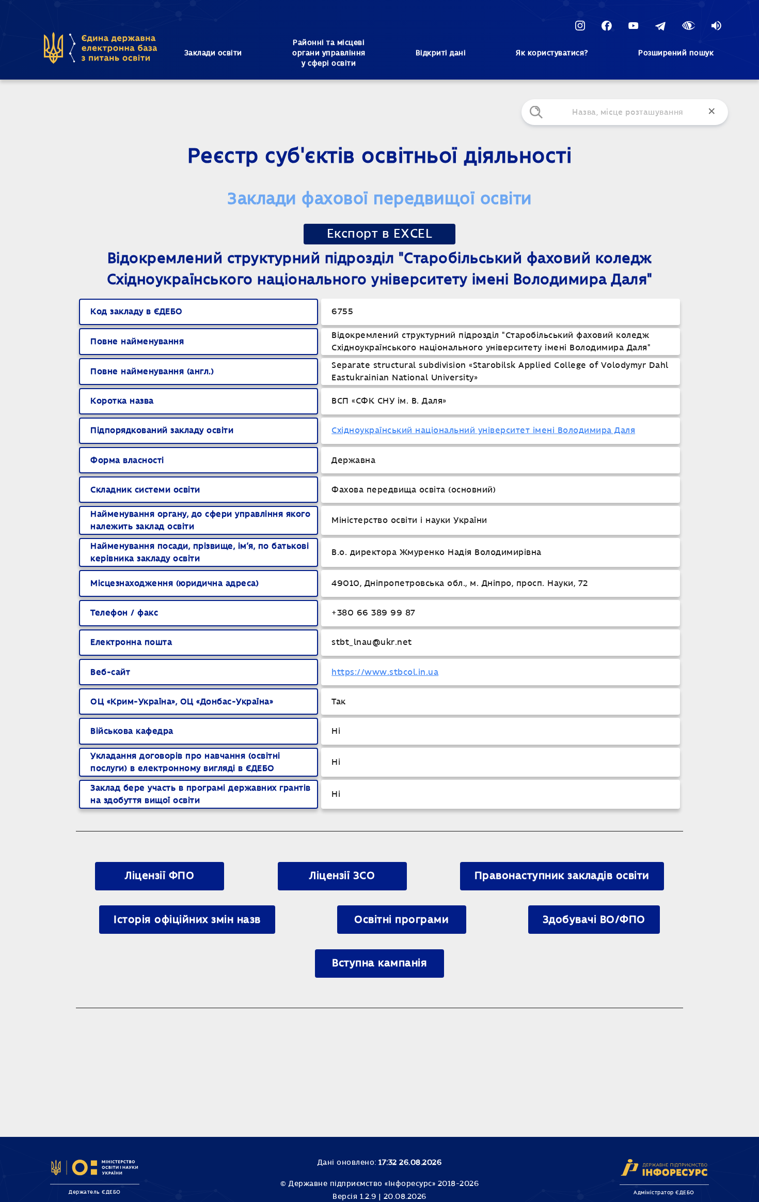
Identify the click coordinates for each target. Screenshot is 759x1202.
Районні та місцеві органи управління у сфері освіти (329, 53)
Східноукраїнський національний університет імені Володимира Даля (483, 430)
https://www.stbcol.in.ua (384, 672)
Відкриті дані (441, 53)
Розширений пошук (676, 53)
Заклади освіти (213, 53)
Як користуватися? (552, 53)
